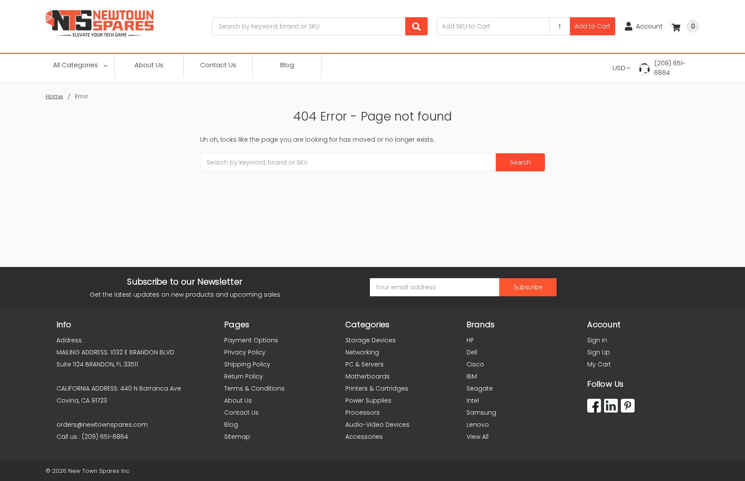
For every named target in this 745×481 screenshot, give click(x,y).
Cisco (475, 364)
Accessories (364, 436)
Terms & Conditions (254, 388)
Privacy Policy (245, 352)
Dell (471, 352)
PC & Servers (364, 364)
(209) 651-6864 (670, 68)
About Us (149, 64)
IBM (471, 376)
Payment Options (251, 340)
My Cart (599, 364)
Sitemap (237, 436)
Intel (472, 400)
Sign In (597, 340)
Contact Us (218, 64)
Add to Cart (592, 26)
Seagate (479, 388)
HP (470, 340)
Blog (287, 64)
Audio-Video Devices (377, 424)
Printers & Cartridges (376, 388)
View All (477, 436)
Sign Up (598, 352)
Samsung (481, 412)
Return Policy (243, 376)
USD (619, 67)
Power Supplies (368, 400)
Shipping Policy (247, 364)
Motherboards (367, 376)
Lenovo (477, 424)
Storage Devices (370, 340)
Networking (362, 352)
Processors (362, 412)
